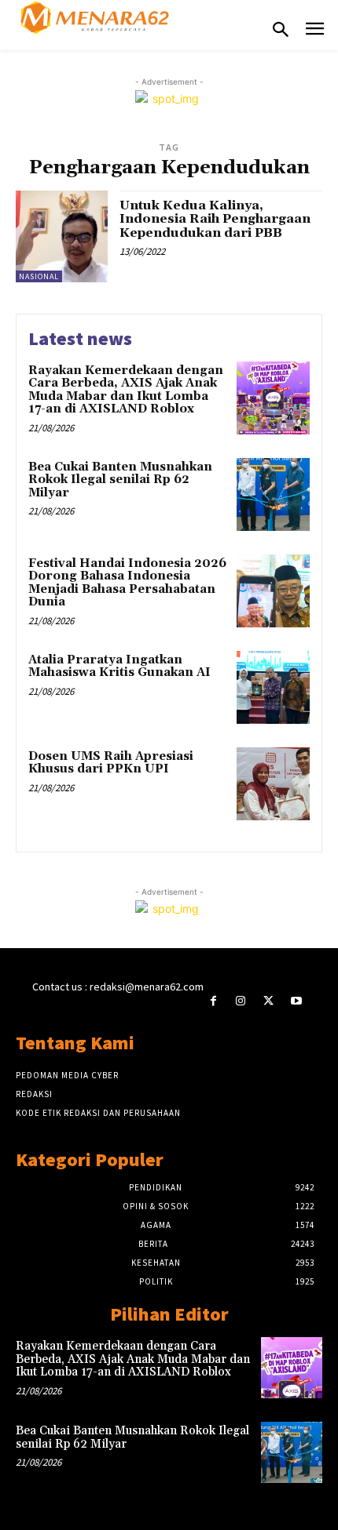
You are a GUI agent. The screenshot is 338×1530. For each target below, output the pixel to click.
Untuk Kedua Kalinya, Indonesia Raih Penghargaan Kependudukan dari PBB (214, 219)
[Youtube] (296, 1001)
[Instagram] (241, 1001)
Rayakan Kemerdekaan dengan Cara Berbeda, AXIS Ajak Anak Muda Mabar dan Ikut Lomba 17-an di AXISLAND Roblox (125, 390)
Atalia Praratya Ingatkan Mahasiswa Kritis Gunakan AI (119, 666)
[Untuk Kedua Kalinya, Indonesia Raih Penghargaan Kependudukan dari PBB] (62, 236)
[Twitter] (268, 1001)
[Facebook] (213, 1001)
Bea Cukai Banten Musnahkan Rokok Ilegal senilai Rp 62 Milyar (120, 480)
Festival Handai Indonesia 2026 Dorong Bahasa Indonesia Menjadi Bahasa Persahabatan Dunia (127, 583)
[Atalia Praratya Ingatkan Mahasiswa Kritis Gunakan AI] (273, 687)
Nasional (39, 276)
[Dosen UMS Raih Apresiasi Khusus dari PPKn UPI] (273, 783)
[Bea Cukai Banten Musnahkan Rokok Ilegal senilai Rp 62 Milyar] (273, 494)
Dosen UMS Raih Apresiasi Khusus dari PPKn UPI (110, 763)
